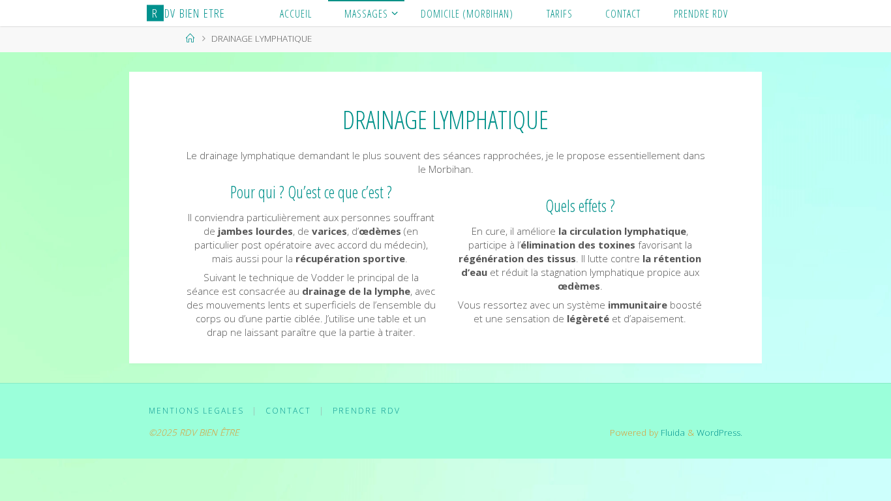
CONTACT (288, 410)
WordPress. (719, 432)
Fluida (671, 432)
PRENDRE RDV (366, 410)
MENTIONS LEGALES (196, 410)
